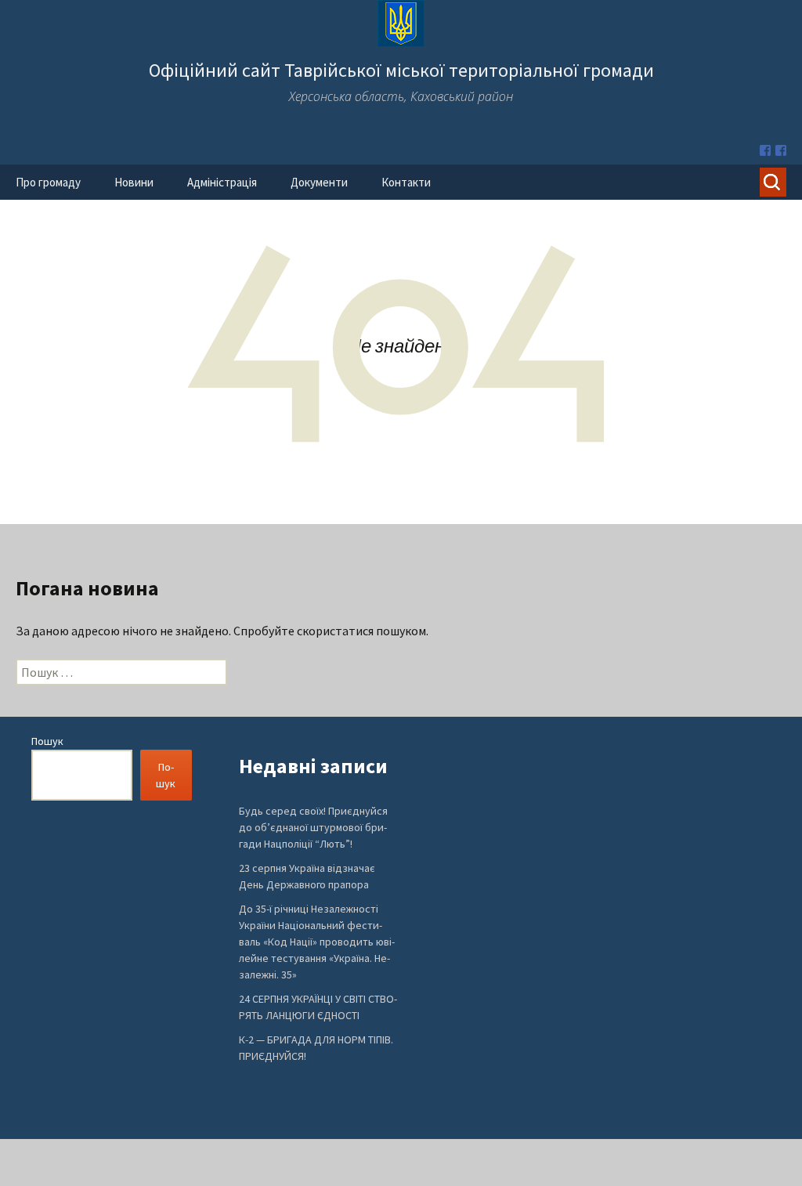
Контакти (406, 182)
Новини (134, 182)
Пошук (47, 741)
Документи (319, 182)
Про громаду (48, 182)
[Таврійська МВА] (780, 150)
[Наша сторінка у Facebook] (765, 150)
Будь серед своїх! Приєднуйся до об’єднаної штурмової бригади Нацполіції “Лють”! (313, 827)
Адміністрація (222, 182)
